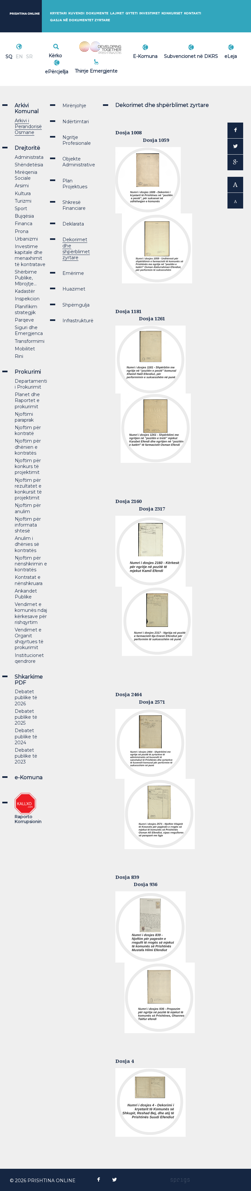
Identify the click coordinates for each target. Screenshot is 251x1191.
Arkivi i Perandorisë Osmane (28, 126)
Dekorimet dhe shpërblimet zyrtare (76, 248)
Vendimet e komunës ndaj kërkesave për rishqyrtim (31, 613)
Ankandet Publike (26, 594)
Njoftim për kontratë (28, 430)
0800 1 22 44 (111, 70)
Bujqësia (24, 216)
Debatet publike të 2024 (26, 736)
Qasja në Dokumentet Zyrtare (80, 20)
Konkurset (171, 13)
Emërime (73, 273)
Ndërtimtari (75, 122)
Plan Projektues (74, 184)
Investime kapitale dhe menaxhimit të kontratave (30, 255)
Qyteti (132, 13)
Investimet (149, 13)
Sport (21, 208)
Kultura (23, 193)
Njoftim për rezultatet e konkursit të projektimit (28, 489)
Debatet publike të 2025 (26, 717)
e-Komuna (28, 777)
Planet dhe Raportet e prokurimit (27, 400)
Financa (23, 223)
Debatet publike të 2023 (26, 756)
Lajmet (117, 13)
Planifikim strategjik (26, 309)
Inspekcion (27, 299)
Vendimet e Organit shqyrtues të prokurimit (29, 639)
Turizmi (23, 201)
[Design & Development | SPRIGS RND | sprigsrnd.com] (180, 1180)
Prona (21, 231)
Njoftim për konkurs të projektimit (28, 466)
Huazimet (73, 289)
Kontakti (192, 13)
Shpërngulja (76, 305)
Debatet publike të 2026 (26, 697)
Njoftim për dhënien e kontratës (28, 447)
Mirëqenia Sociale (26, 175)
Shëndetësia (29, 165)
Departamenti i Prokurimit (31, 384)
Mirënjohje (74, 106)
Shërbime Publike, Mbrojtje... (26, 278)
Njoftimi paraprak (24, 417)
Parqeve (24, 320)
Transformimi (29, 341)
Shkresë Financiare (74, 205)
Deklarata (73, 224)
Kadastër (25, 291)
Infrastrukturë (77, 321)
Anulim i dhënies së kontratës (27, 544)
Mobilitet (25, 349)
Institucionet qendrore (29, 658)
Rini (19, 356)
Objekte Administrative (78, 162)
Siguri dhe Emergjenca (29, 330)
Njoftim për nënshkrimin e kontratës (31, 564)
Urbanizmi (26, 239)
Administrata (29, 157)
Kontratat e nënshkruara (28, 580)
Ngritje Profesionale (76, 140)
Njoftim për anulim (28, 508)
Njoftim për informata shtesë (28, 525)
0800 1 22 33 (111, 63)
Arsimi (22, 186)
